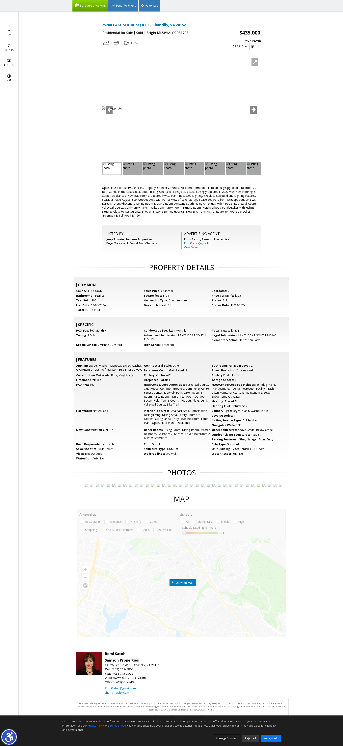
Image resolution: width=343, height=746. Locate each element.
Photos (9, 65)
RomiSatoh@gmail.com (199, 243)
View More (191, 247)
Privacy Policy (96, 725)
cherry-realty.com (117, 692)
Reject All (250, 738)
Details (9, 50)
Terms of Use (118, 725)
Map (9, 80)
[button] (9, 737)
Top (9, 34)
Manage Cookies (226, 738)
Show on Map (184, 583)
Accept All (270, 738)
